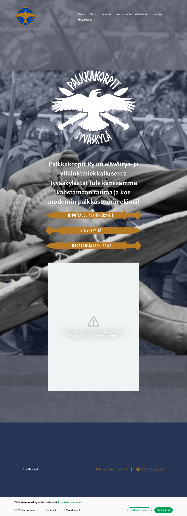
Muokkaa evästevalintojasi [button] (102, 335)
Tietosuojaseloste (105, 469)
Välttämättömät (27, 510)
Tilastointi (50, 510)
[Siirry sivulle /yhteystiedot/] (93, 230)
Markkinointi (73, 510)
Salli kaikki (163, 510)
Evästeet (122, 469)
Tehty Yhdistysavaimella (153, 469)
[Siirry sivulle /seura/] (93, 246)
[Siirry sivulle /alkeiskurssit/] (93, 215)
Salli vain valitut (139, 510)
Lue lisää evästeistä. (70, 502)
